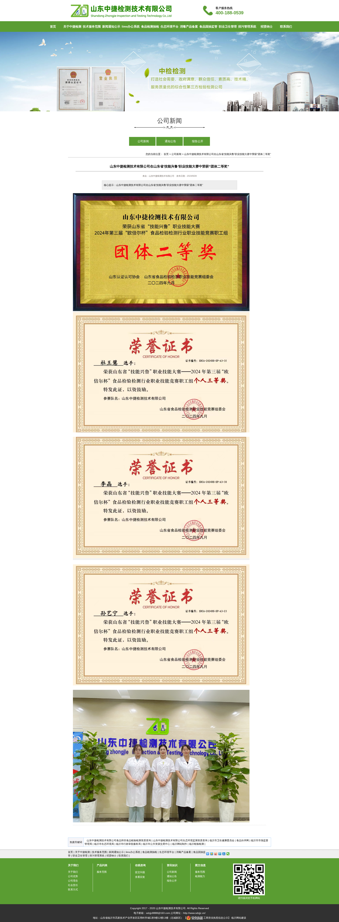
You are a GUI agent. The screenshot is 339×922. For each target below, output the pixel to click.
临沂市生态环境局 (104, 843)
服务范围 (102, 871)
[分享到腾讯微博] (219, 853)
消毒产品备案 (189, 26)
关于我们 (73, 865)
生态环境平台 (169, 26)
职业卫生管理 (228, 26)
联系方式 (73, 889)
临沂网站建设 (238, 917)
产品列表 (102, 865)
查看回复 (140, 877)
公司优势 (73, 876)
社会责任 (73, 885)
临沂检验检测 (196, 843)
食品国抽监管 (208, 26)
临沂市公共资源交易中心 (156, 843)
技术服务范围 (92, 26)
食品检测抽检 (150, 26)
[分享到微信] (228, 853)
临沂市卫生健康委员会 (222, 840)
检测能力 (200, 876)
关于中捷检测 (72, 26)
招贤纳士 (267, 26)
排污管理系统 (247, 26)
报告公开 (197, 141)
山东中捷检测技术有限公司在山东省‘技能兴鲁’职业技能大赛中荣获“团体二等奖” (227, 154)
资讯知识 (172, 865)
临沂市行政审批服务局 (128, 843)
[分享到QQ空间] (211, 853)
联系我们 (286, 26)
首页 (53, 26)
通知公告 (170, 141)
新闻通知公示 (111, 26)
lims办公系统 (131, 26)
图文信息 (200, 865)
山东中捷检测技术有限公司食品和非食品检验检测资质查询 (119, 840)
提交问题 (140, 872)
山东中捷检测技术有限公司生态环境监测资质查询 (180, 840)
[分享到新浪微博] (215, 853)
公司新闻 (143, 141)
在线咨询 (140, 865)
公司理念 (73, 880)
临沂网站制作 (179, 843)
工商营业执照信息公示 (215, 917)
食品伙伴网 (242, 840)
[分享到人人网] (223, 853)
